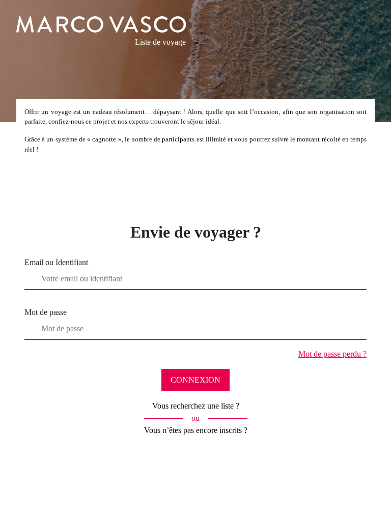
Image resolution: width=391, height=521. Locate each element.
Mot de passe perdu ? (332, 354)
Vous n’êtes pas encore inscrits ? (195, 430)
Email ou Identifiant (56, 262)
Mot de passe (45, 312)
